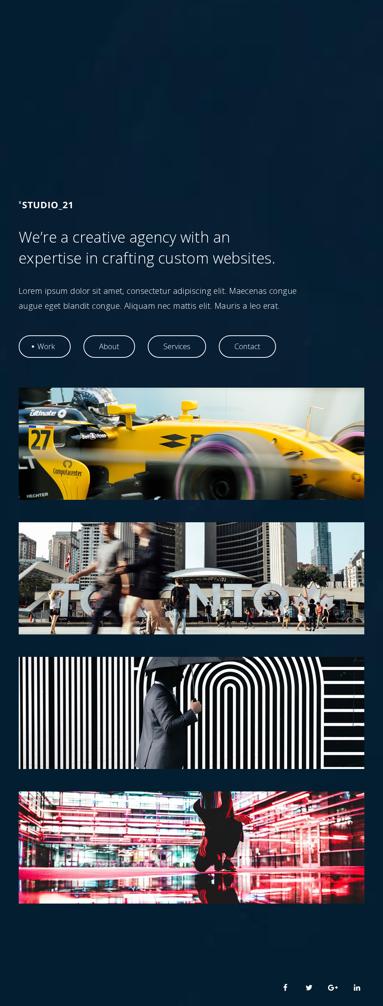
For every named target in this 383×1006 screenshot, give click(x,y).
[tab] (45, 346)
